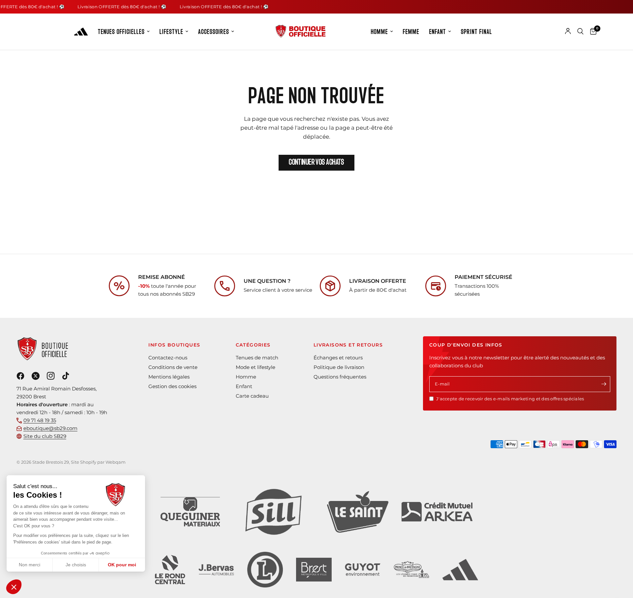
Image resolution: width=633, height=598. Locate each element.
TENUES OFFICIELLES (121, 32)
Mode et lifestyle (255, 367)
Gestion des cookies (172, 386)
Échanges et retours (338, 357)
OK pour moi (122, 564)
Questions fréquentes (340, 377)
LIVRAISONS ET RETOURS (348, 345)
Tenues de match (257, 357)
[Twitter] (36, 376)
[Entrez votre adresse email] (603, 384)
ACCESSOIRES (213, 32)
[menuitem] (124, 32)
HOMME (379, 32)
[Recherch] (580, 31)
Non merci (29, 564)
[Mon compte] (568, 31)
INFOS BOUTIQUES (174, 345)
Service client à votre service (278, 290)
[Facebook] (21, 376)
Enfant (244, 386)
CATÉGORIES (253, 345)
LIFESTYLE (171, 32)
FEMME (411, 32)
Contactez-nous (167, 357)
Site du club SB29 (44, 436)
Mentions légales (169, 377)
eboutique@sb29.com (50, 428)
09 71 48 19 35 (39, 420)
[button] (14, 587)
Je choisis (76, 564)
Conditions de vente (172, 367)
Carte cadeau (252, 396)
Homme (246, 377)
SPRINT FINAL (476, 32)
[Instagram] (51, 376)
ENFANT (437, 32)
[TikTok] (67, 376)
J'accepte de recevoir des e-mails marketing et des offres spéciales (510, 398)
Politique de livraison (339, 367)
